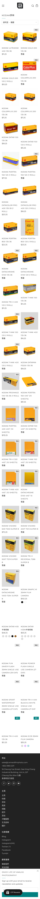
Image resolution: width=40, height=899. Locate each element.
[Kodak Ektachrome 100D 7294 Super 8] (10, 578)
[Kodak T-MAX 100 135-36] (29, 288)
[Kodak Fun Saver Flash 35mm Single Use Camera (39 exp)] (10, 652)
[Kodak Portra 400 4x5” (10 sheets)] (10, 414)
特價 (3, 799)
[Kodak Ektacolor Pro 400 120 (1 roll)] (29, 190)
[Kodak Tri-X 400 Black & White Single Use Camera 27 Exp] (29, 688)
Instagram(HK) (8, 843)
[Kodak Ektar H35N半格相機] (29, 615)
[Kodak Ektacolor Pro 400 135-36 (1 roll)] (10, 190)
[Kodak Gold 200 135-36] (29, 36)
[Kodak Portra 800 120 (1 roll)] (29, 227)
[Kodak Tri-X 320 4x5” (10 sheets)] (10, 448)
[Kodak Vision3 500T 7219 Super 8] (10, 544)
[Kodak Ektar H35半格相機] (10, 615)
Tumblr (5, 853)
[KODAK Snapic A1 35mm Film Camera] (29, 578)
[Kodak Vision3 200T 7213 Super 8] (29, 514)
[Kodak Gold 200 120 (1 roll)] (10, 66)
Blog (4, 836)
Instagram (6, 840)
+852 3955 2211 (8, 766)
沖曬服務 (5, 819)
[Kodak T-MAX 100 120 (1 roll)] (10, 321)
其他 (3, 816)
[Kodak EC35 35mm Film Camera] (29, 724)
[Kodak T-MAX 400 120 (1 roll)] (10, 351)
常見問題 (5, 867)
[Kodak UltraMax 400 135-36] (10, 36)
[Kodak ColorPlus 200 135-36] (29, 65)
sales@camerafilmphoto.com (15, 762)
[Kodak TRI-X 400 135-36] (10, 724)
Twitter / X (6, 847)
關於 (3, 826)
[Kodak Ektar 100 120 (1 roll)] (29, 130)
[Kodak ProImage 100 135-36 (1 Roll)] (10, 381)
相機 (3, 809)
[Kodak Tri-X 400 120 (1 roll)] (10, 290)
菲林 (3, 802)
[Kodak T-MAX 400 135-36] (29, 321)
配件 (3, 812)
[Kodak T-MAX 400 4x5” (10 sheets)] (10, 478)
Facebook (6, 850)
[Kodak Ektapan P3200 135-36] (29, 351)
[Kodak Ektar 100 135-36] (10, 128)
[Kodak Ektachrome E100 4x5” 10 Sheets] (29, 478)
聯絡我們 (5, 864)
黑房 (3, 805)
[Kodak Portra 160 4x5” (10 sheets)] (29, 381)
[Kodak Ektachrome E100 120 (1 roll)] (29, 257)
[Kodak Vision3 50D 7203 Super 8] (10, 514)
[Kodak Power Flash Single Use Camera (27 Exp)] (29, 652)
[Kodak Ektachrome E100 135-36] (10, 257)
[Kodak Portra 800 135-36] (10, 227)
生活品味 (5, 822)
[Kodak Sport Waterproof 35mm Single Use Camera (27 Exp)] (10, 688)
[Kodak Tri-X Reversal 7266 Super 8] (29, 544)
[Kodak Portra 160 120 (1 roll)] (10, 160)
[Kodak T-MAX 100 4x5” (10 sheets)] (29, 448)
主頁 (3, 795)
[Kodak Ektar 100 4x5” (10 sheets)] (29, 414)
